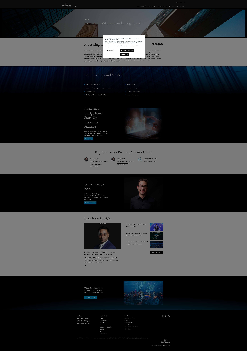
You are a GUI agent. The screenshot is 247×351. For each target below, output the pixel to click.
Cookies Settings (109, 50)
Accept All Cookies (124, 54)
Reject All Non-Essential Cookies (127, 50)
